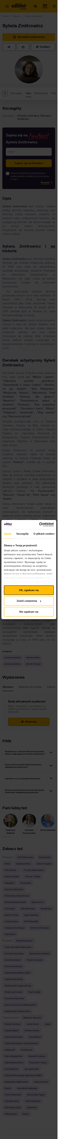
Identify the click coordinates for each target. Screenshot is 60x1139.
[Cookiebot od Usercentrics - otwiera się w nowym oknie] (40, 524)
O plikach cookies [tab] (43, 533)
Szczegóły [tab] (22, 533)
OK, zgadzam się (29, 590)
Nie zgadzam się (28, 611)
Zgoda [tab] (7, 533)
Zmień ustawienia (27, 600)
